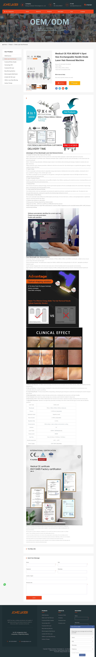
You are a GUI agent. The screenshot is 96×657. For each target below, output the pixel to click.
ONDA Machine (7, 55)
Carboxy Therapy (8, 83)
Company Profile (62, 615)
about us (38, 11)
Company (60, 617)
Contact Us (82, 655)
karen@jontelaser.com (75, 5)
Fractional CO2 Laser (9, 68)
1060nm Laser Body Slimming (11, 80)
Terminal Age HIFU (8, 65)
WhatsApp (60, 569)
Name (27, 562)
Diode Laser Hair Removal (10, 58)
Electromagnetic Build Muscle (11, 74)
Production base (62, 620)
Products (49, 11)
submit (33, 597)
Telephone (28, 569)
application (60, 11)
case (71, 11)
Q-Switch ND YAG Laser (9, 77)
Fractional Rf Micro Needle (10, 61)
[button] (82, 626)
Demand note (29, 582)
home (27, 11)
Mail (59, 562)
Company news (61, 623)
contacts (82, 11)
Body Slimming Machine (9, 71)
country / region (29, 575)
